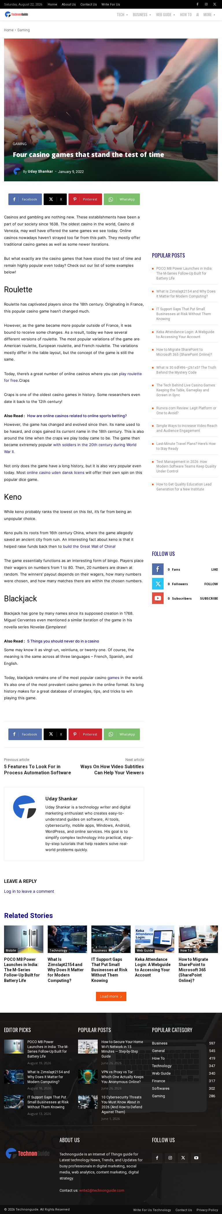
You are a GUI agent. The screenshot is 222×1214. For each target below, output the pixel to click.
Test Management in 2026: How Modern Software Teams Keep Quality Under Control (186, 467)
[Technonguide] (18, 14)
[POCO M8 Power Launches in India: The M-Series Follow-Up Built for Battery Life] (23, 939)
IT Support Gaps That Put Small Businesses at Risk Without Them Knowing (183, 314)
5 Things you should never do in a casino (63, 641)
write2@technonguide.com (101, 1190)
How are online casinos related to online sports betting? (77, 415)
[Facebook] (197, 4)
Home (9, 30)
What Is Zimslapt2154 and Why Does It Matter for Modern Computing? (66, 970)
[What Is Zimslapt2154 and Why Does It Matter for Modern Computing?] (67, 939)
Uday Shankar (40, 171)
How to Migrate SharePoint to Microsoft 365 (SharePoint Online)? (193, 970)
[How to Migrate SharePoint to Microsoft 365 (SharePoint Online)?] (198, 939)
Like (214, 569)
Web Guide (145, 950)
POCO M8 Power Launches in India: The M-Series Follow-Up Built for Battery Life (184, 273)
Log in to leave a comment (29, 891)
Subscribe (209, 598)
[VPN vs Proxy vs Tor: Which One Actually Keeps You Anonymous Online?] (88, 1077)
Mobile (11, 950)
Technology (58, 950)
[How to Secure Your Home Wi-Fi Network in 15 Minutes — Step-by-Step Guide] (88, 1047)
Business (100, 950)
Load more (109, 996)
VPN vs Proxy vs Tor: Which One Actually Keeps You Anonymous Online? (122, 1077)
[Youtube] (196, 1158)
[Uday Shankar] (18, 171)
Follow (211, 584)
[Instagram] (206, 4)
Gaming (23, 30)
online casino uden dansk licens (55, 472)
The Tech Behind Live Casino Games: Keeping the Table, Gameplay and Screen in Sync (186, 390)
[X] (215, 4)
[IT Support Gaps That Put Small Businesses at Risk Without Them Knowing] (111, 939)
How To (186, 950)
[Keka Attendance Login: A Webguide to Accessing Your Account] (154, 939)
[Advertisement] (185, 222)
